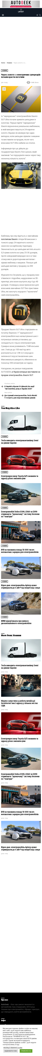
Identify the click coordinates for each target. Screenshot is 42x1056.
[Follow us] (37, 15)
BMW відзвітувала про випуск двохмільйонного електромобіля (16, 622)
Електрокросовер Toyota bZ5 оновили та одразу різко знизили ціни (19, 477)
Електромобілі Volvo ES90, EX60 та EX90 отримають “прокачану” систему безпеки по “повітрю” (20, 514)
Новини (4, 436)
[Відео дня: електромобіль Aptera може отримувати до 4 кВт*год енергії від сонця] (21, 568)
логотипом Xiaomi (9, 239)
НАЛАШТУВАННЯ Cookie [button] (12, 1048)
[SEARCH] (40, 15)
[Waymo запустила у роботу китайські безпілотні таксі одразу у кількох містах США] (21, 686)
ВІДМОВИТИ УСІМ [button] (11, 1051)
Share (4, 89)
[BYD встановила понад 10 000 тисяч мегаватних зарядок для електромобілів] (21, 532)
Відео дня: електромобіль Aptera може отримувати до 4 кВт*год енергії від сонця (20, 586)
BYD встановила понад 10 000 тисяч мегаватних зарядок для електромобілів (20, 551)
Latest (21, 12)
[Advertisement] (21, 40)
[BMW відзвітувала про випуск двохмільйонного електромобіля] (21, 603)
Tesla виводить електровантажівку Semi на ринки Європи (19, 441)
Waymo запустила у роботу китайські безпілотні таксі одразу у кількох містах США (19, 703)
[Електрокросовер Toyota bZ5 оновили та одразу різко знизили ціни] (21, 458)
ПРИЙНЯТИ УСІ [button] (26, 1051)
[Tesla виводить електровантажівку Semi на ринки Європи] (21, 423)
